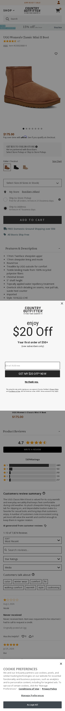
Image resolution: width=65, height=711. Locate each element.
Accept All (32, 704)
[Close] (61, 663)
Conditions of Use (29, 688)
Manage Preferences (32, 695)
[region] (32, 685)
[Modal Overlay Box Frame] (32, 355)
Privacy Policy (49, 688)
